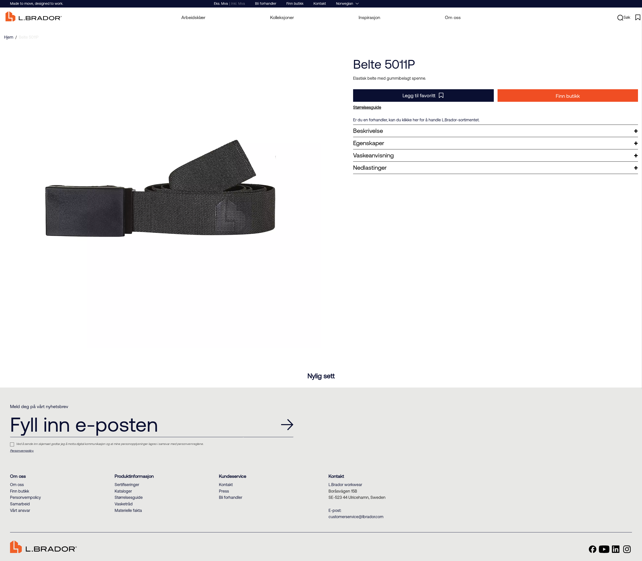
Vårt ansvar (20, 510)
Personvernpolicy (25, 497)
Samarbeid (20, 504)
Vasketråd (124, 504)
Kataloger (123, 491)
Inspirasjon (369, 17)
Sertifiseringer (127, 484)
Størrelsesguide (129, 497)
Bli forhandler (265, 4)
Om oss (453, 17)
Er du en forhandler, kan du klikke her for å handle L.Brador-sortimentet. (416, 120)
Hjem (8, 37)
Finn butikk (294, 4)
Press (224, 491)
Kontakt (319, 4)
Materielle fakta (128, 510)
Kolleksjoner (282, 17)
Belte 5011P (29, 37)
